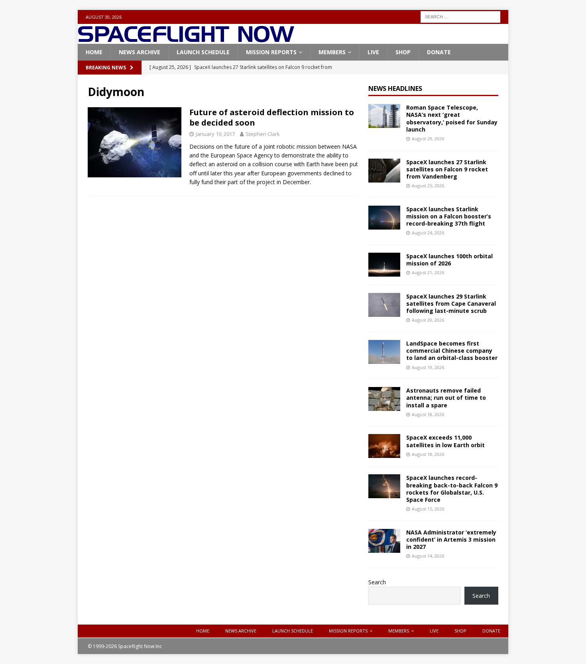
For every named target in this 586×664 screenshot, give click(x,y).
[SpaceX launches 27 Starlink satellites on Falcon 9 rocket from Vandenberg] (384, 171)
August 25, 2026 (428, 186)
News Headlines (395, 88)
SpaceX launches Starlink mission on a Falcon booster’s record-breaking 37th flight (448, 216)
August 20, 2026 (428, 320)
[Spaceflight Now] (186, 39)
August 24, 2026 (428, 233)
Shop (403, 52)
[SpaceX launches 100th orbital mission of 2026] (384, 265)
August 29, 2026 (428, 138)
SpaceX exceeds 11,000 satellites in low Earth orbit (445, 441)
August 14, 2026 (428, 556)
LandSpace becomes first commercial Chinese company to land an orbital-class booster (452, 350)
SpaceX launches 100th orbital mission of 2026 (449, 259)
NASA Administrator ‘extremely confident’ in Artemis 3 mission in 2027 (451, 539)
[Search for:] (460, 16)
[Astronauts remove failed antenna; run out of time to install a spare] (384, 399)
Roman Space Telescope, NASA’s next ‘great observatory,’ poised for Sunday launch (452, 118)
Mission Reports (271, 52)
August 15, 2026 (428, 509)
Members (332, 52)
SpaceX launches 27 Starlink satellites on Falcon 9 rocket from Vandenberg (447, 169)
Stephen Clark (263, 134)
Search (377, 582)
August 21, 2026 (428, 272)
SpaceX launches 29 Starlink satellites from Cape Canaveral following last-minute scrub (451, 303)
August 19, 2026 (428, 367)
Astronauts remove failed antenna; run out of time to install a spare (446, 398)
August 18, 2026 (428, 414)
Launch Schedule (203, 52)
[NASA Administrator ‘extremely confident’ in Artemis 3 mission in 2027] (384, 541)
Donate (439, 52)
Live (373, 52)
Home (94, 52)
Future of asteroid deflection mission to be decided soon (271, 117)
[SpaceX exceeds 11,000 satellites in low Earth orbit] (384, 446)
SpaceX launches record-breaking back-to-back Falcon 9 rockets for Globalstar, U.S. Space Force (452, 488)
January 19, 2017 (215, 134)
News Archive (139, 52)
